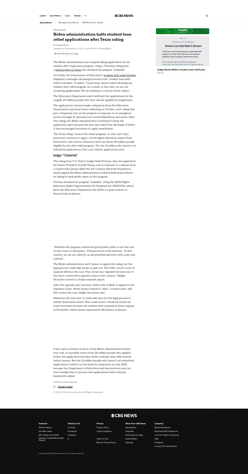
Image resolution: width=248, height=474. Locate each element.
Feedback (158, 442)
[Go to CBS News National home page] (124, 15)
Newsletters (131, 428)
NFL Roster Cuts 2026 (49, 435)
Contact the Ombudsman (165, 446)
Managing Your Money (69, 22)
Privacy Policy (103, 428)
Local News (55, 16)
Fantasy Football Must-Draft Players (51, 439)
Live (67, 15)
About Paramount (162, 428)
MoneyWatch (46, 22)
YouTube (71, 428)
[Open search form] (207, 16)
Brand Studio (131, 439)
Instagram (72, 435)
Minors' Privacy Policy (106, 442)
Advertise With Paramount (166, 431)
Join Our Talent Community (166, 435)
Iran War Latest (45, 431)
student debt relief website (120, 75)
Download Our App (134, 435)
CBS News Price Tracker (92, 22)
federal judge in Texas (68, 70)
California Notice (104, 431)
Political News (45, 428)
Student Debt (65, 387)
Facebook (72, 431)
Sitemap (129, 442)
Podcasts (130, 431)
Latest (43, 16)
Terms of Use (102, 439)
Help (156, 439)
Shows (77, 16)
